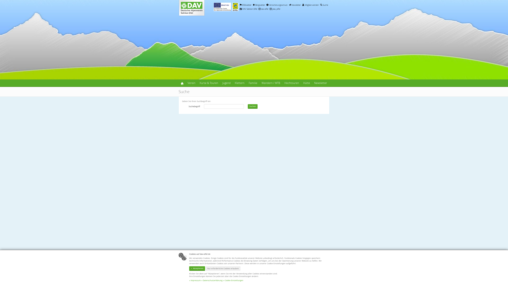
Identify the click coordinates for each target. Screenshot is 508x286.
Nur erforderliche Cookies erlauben (223, 268)
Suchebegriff (194, 106)
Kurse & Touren (209, 83)
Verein (191, 83)
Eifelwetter (246, 5)
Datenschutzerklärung (213, 280)
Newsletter (296, 5)
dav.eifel (264, 9)
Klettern (239, 83)
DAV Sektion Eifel (249, 9)
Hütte (306, 83)
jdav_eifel (276, 9)
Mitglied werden (311, 5)
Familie (253, 83)
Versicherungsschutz (277, 5)
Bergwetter (260, 5)
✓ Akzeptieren (197, 268)
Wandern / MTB (271, 83)
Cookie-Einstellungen (234, 280)
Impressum (196, 280)
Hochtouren (291, 83)
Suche (325, 5)
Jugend (226, 83)
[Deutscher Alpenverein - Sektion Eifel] (182, 83)
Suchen (252, 106)
